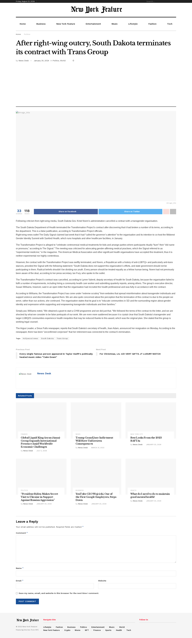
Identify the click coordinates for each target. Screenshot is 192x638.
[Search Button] (174, 1)
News (78, 434)
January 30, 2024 (41, 61)
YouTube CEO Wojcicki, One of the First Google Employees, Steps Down (96, 496)
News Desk (24, 61)
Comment (22, 533)
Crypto (67, 630)
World (62, 61)
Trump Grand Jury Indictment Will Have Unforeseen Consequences (94, 440)
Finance (24, 434)
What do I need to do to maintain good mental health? (150, 495)
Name (20, 568)
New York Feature (65, 24)
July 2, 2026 (41, 451)
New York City (136, 434)
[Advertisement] (96, 83)
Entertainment (93, 24)
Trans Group (62, 338)
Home (23, 24)
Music (115, 24)
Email (19, 580)
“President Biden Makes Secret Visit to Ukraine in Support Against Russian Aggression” (39, 496)
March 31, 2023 (97, 448)
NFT (87, 630)
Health (133, 490)
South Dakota (47, 338)
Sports (108, 630)
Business (41, 24)
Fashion (152, 24)
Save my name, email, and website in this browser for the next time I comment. (59, 593)
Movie (77, 630)
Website (102, 581)
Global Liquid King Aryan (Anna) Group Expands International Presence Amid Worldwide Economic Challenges (40, 442)
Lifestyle (133, 24)
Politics (27, 34)
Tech (169, 24)
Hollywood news (30, 338)
